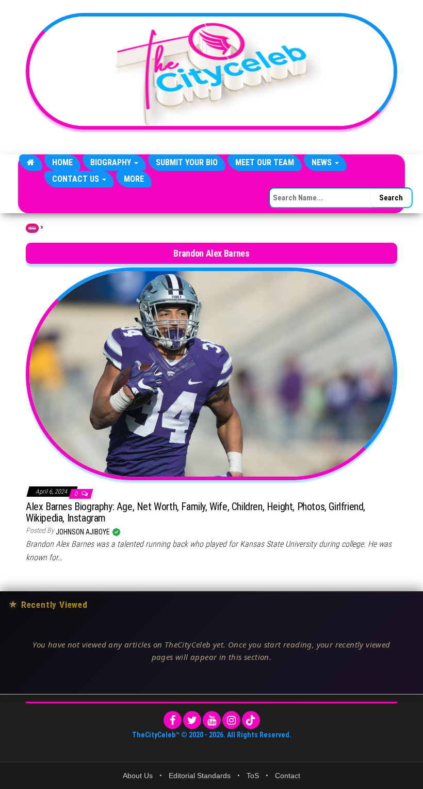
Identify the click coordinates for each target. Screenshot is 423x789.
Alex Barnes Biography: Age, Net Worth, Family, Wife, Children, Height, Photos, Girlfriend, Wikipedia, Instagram (195, 512)
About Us (138, 775)
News (323, 162)
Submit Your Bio (187, 162)
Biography (111, 162)
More (134, 179)
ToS (253, 775)
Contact (287, 775)
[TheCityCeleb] (30, 162)
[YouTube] (212, 720)
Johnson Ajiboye (83, 532)
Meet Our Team (264, 162)
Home (62, 162)
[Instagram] (231, 720)
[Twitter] (192, 720)
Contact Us (76, 179)
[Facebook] (173, 720)
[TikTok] (251, 720)
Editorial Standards (200, 775)
